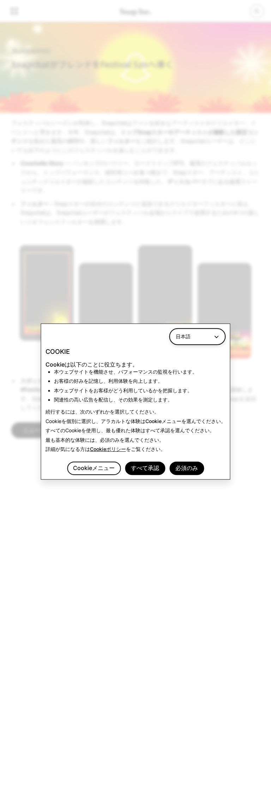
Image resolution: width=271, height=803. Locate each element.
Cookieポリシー (108, 449)
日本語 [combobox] (183, 336)
